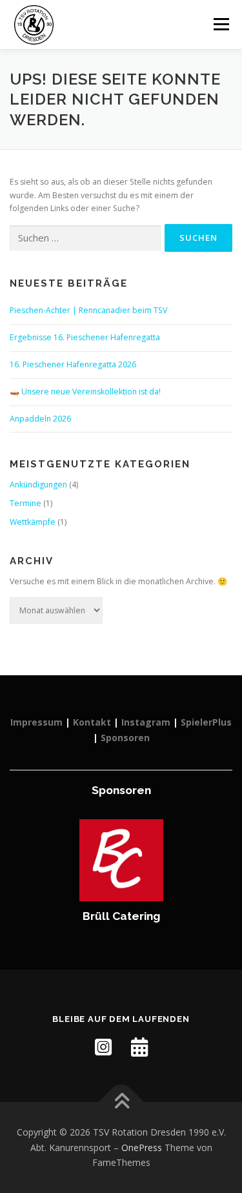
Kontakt (92, 722)
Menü (220, 24)
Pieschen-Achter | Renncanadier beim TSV (88, 310)
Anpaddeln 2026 (40, 418)
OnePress (141, 1147)
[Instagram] (103, 1047)
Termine (25, 503)
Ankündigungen (38, 484)
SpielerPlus (206, 722)
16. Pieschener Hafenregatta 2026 (73, 364)
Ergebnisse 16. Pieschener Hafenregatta (85, 337)
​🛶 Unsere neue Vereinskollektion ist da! (85, 391)
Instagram (145, 722)
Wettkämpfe (32, 521)
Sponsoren (125, 737)
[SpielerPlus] (139, 1047)
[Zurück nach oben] (121, 1102)
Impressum (36, 722)
